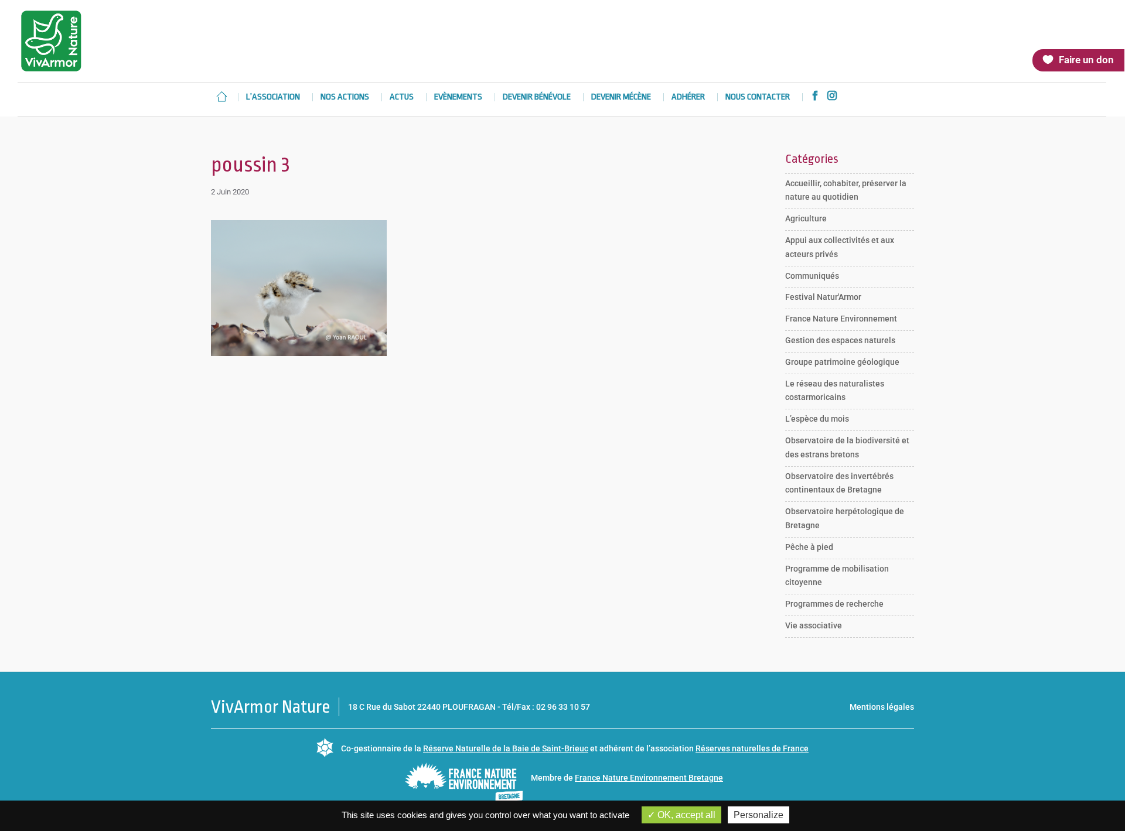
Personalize (758, 815)
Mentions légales (882, 707)
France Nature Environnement (841, 318)
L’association (273, 97)
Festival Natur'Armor (823, 297)
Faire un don (1086, 60)
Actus (402, 97)
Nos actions (345, 97)
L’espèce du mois (817, 418)
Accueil (221, 96)
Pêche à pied (809, 547)
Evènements (458, 97)
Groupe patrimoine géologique (842, 362)
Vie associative (813, 625)
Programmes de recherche (834, 603)
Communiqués (812, 276)
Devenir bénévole (537, 97)
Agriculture (806, 218)
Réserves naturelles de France (752, 748)
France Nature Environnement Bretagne (649, 777)
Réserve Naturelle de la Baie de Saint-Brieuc (505, 748)
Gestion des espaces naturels (840, 340)
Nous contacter (757, 97)
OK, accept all (685, 815)
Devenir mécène (621, 97)
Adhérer (688, 97)
